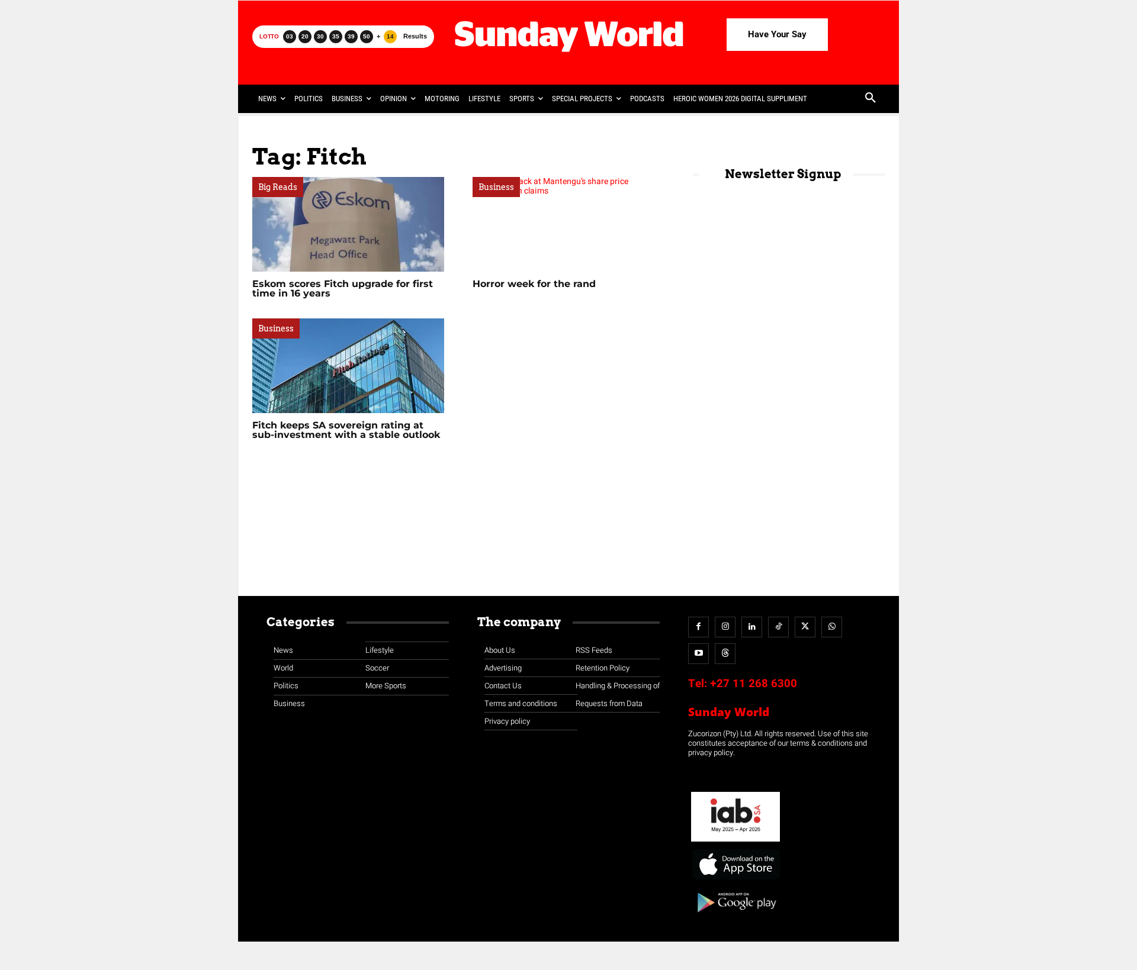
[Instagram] (725, 627)
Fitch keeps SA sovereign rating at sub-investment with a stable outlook (346, 430)
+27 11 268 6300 (753, 683)
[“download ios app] (735, 879)
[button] (870, 99)
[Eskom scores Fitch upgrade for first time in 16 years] (348, 224)
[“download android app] (735, 916)
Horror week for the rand (534, 283)
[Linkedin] (751, 627)
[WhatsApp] (831, 627)
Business (496, 187)
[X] (805, 627)
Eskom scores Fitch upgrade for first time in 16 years (342, 288)
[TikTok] (778, 627)
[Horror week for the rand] (568, 224)
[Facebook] (698, 627)
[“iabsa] (735, 841)
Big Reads (277, 187)
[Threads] (725, 653)
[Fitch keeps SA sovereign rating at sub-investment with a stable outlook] (348, 365)
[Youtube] (698, 653)
